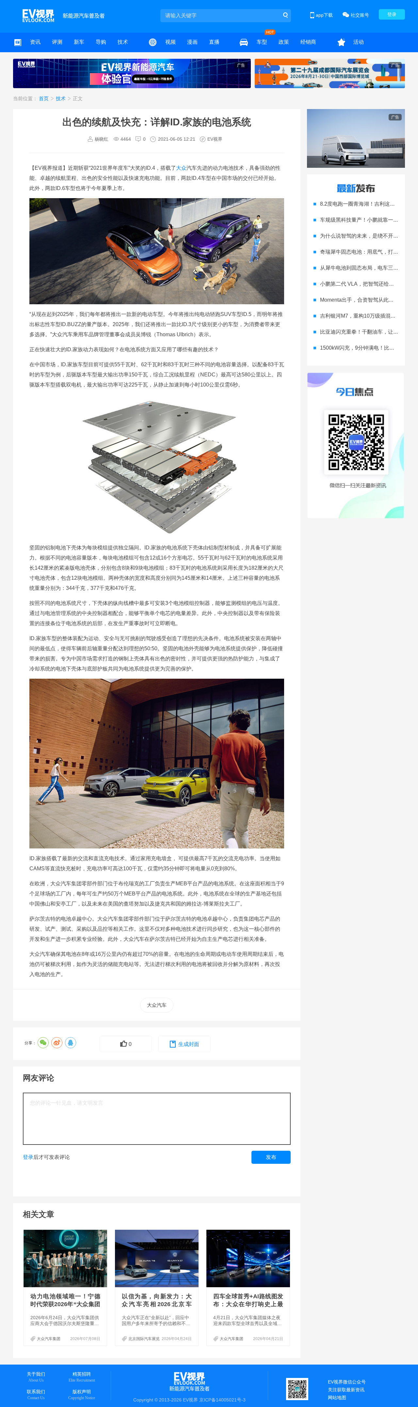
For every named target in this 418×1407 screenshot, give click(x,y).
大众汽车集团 (48, 1338)
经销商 (308, 42)
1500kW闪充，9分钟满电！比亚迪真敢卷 (367, 348)
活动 (358, 42)
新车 (79, 42)
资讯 (35, 42)
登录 (391, 14)
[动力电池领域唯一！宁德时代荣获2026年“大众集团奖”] (66, 1258)
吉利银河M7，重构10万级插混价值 (360, 316)
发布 (271, 1157)
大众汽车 (157, 1005)
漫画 (192, 42)
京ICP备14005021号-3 (222, 1399)
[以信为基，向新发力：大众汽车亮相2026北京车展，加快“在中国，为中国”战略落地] (157, 1258)
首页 (44, 98)
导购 (101, 42)
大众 (181, 168)
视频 (170, 42)
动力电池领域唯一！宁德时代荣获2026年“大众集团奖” (65, 1304)
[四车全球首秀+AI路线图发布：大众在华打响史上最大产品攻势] (248, 1258)
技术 (123, 42)
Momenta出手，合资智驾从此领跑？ (362, 300)
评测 (57, 42)
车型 (262, 42)
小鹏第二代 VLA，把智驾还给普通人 (362, 284)
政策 (284, 42)
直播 (214, 42)
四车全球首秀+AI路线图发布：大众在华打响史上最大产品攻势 (248, 1304)
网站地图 (337, 1397)
